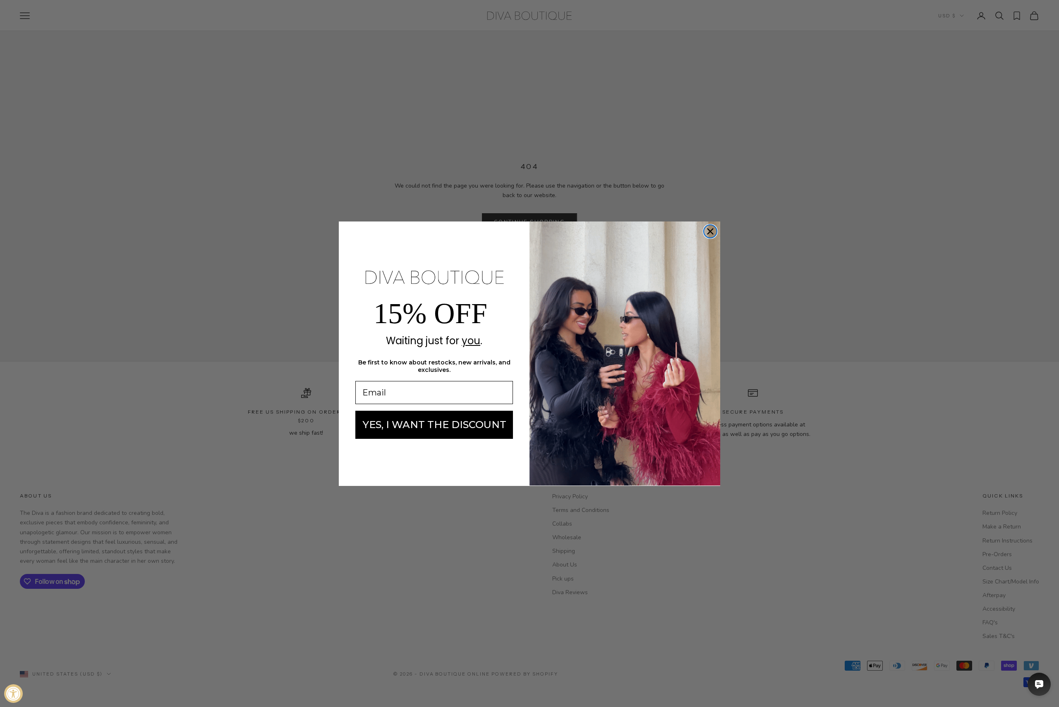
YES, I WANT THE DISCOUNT (434, 425)
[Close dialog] (710, 231)
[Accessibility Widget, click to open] (13, 693)
